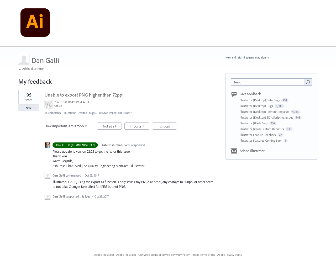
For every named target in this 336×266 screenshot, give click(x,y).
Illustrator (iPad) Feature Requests (262, 129)
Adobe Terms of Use (203, 255)
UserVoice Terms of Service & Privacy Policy (164, 255)
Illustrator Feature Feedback (258, 135)
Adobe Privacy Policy (229, 255)
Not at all (112, 127)
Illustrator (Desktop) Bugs (79, 113)
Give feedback (250, 94)
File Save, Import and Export (115, 113)
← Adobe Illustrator (31, 69)
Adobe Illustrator (252, 150)
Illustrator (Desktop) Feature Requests (265, 112)
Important (139, 127)
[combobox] (268, 82)
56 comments (53, 113)
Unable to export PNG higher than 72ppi (84, 95)
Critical (168, 127)
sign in (265, 57)
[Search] (308, 81)
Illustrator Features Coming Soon (261, 140)
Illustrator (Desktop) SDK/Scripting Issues (267, 117)
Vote (29, 108)
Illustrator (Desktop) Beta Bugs (260, 100)
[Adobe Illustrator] (35, 23)
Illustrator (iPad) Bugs (254, 123)
